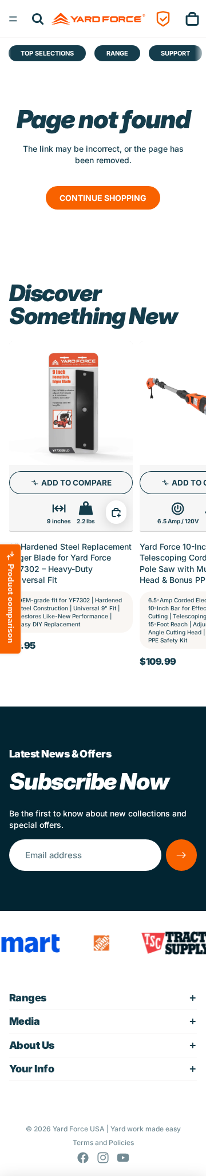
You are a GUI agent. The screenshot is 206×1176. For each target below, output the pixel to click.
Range (117, 53)
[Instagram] (103, 1158)
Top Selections (47, 53)
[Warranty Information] (163, 18)
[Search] (37, 18)
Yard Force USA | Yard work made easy (117, 1128)
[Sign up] (181, 854)
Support (175, 53)
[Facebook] (83, 1158)
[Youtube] (123, 1158)
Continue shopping (103, 198)
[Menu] (13, 19)
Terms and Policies (103, 1142)
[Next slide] (184, 503)
